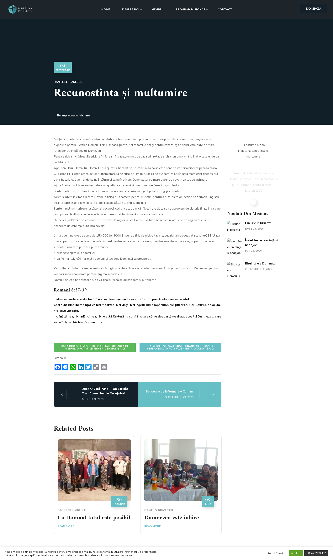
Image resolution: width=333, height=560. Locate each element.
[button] (313, 8)
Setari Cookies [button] (276, 553)
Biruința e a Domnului (260, 263)
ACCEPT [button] (296, 553)
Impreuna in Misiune (75, 115)
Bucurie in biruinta (258, 223)
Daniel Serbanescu (68, 82)
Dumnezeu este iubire (171, 518)
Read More (66, 526)
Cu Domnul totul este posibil (94, 518)
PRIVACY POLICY (316, 553)
